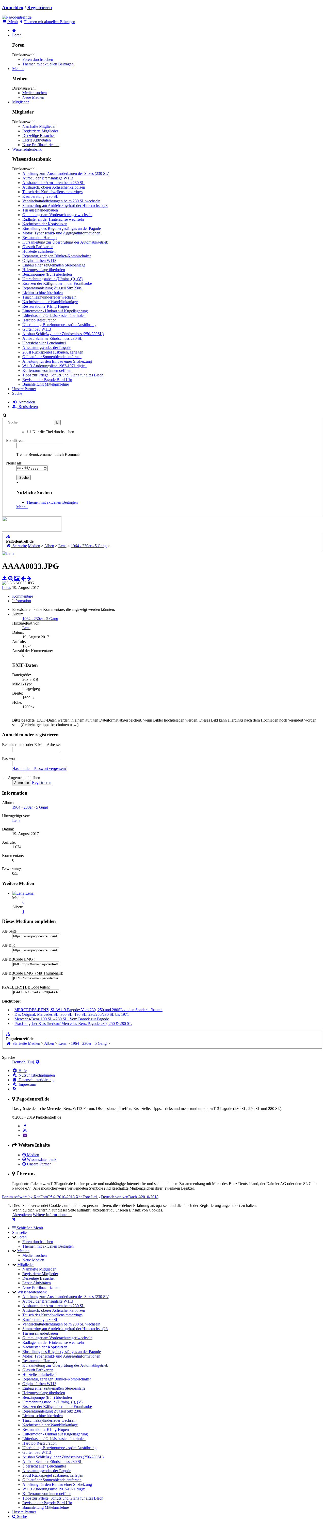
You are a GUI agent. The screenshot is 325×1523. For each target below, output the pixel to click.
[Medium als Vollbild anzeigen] (10, 578)
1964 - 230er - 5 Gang (40, 618)
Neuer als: (14, 463)
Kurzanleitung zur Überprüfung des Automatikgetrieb (65, 242)
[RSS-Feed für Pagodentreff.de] (15, 1089)
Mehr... (22, 507)
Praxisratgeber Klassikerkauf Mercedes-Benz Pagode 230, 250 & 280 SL (73, 1023)
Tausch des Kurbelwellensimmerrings (52, 192)
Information (21, 601)
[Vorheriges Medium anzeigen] (23, 578)
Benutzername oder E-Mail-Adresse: (31, 744)
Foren (17, 35)
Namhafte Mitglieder (39, 126)
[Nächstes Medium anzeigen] (29, 578)
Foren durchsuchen (37, 59)
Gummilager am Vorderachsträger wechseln (57, 215)
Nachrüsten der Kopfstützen (44, 224)
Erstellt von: (15, 440)
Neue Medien (33, 97)
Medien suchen (34, 93)
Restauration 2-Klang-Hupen (45, 306)
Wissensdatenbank (27, 149)
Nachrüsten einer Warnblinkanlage (50, 302)
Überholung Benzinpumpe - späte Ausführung (59, 324)
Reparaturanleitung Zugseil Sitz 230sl (52, 288)
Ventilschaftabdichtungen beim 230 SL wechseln (61, 201)
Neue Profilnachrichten (40, 145)
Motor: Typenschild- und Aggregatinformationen (61, 233)
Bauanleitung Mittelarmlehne (45, 384)
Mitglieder (20, 102)
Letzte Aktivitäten (36, 140)
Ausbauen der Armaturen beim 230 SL (53, 182)
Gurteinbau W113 (36, 329)
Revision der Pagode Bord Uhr (47, 379)
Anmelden (12, 7)
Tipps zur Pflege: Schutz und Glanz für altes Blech (62, 375)
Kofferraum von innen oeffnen (46, 370)
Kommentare (22, 596)
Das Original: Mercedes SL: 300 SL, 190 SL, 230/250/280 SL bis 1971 (71, 1014)
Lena (6, 587)
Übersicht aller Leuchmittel (44, 343)
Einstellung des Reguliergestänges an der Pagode (61, 228)
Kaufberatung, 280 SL (40, 196)
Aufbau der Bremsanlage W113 (47, 178)
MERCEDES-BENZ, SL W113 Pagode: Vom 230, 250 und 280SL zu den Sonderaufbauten (88, 1010)
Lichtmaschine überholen (42, 292)
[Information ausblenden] (13, 1219)
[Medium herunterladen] (4, 578)
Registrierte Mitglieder (40, 131)
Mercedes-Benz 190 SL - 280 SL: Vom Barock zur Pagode (61, 1019)
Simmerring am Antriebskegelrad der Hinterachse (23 (65, 205)
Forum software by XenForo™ (50, 1197)
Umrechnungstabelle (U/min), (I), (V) (52, 279)
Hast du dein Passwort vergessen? (39, 768)
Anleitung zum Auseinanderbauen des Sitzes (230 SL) (65, 173)
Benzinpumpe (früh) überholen (47, 274)
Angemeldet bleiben (23, 777)
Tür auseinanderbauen (40, 210)
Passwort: (10, 758)
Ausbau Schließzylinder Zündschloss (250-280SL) (63, 334)
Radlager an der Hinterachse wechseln (53, 219)
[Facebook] (25, 1126)
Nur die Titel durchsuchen (52, 432)
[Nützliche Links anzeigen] (8, 536)
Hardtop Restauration (39, 320)
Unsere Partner (24, 389)
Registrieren (39, 7)
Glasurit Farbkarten (37, 247)
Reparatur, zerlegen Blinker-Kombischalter (56, 256)
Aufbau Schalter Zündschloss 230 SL (52, 338)
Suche (17, 393)
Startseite (19, 1232)
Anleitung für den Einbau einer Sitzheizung (57, 361)
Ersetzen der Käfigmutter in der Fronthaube (57, 283)
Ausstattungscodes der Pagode (46, 347)
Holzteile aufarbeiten (39, 251)
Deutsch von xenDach (129, 1197)
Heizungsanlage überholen (43, 269)
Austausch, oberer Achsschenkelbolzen (53, 187)
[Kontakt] (25, 1135)
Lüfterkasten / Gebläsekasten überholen (54, 315)
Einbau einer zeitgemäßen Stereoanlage (53, 265)
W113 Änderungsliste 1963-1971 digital (54, 366)
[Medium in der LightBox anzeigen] (17, 578)
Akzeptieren (22, 1214)
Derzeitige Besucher (38, 135)
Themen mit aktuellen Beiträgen (48, 64)
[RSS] (25, 1130)
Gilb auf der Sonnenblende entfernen (52, 357)
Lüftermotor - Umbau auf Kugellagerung (55, 311)
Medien (18, 68)
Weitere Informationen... (52, 1214)
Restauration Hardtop (39, 237)
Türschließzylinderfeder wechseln (49, 297)
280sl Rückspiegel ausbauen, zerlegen (52, 352)
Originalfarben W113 (39, 260)
